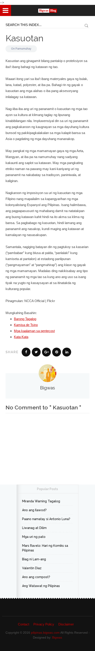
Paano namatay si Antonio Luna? (46, 519)
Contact (23, 624)
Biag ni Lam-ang (34, 559)
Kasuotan (25, 38)
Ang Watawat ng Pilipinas (41, 586)
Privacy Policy (43, 624)
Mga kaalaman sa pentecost (34, 331)
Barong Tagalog (25, 319)
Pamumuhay (23, 48)
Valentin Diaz (32, 568)
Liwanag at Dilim (34, 528)
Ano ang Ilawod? (34, 510)
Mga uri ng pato (34, 537)
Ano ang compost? (36, 577)
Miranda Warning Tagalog (41, 501)
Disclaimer (66, 624)
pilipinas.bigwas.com (45, 632)
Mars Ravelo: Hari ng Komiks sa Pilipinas (45, 548)
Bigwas (57, 637)
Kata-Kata (21, 337)
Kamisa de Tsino (26, 325)
